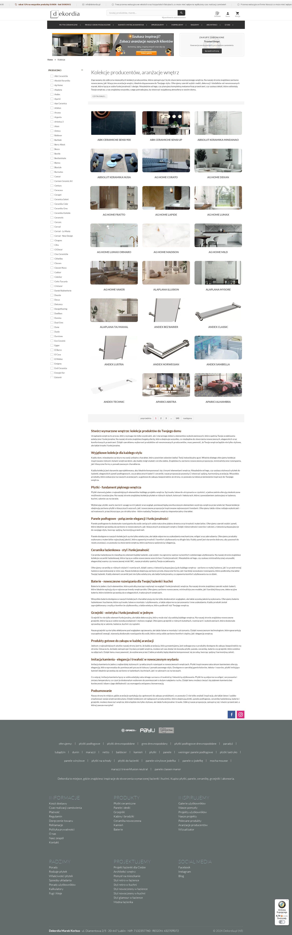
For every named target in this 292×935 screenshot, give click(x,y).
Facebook (184, 867)
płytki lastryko (228, 752)
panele (167, 752)
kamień (138, 752)
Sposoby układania (60, 880)
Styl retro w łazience (126, 880)
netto (106, 752)
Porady (53, 867)
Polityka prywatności (62, 829)
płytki (152, 752)
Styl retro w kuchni (125, 884)
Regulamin (55, 816)
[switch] (282, 922)
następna (187, 418)
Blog (181, 876)
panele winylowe (74, 760)
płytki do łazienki (128, 760)
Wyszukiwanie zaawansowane (174, 17)
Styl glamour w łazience (128, 897)
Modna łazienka (123, 902)
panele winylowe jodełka (161, 760)
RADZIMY (195, 25)
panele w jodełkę (192, 760)
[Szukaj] (181, 13)
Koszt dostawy (58, 803)
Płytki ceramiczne (68, 25)
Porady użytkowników (62, 884)
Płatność (54, 812)
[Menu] (287, 901)
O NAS (227, 25)
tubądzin (60, 752)
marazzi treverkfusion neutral (129, 769)
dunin (75, 752)
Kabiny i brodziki (124, 816)
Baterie (118, 829)
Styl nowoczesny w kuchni (129, 893)
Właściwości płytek (61, 876)
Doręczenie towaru (61, 821)
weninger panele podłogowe (195, 752)
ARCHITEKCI (212, 25)
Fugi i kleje (55, 893)
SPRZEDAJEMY (157, 25)
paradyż (228, 743)
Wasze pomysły (187, 807)
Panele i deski (122, 807)
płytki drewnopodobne (121, 743)
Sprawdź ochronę (212, 51)
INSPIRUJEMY (177, 25)
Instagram (184, 871)
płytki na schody (101, 760)
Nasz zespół (56, 838)
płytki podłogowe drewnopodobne (195, 743)
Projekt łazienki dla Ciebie (130, 867)
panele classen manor (168, 769)
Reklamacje (56, 825)
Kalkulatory (56, 889)
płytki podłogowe (89, 743)
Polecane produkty (189, 821)
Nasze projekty (187, 816)
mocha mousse (219, 760)
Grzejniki (119, 812)
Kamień (118, 825)
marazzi (91, 752)
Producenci (54, 70)
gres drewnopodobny (155, 743)
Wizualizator (186, 829)
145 (177, 418)
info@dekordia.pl (72, 4)
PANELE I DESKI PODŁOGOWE (98, 25)
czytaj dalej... (99, 96)
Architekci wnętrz (125, 871)
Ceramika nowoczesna (127, 821)
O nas (52, 833)
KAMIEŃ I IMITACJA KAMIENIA (131, 25)
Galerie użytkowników (192, 803)
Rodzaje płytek (58, 871)
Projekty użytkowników (192, 812)
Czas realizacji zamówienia (65, 807)
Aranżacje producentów (193, 825)
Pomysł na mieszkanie (127, 876)
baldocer (121, 752)
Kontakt (54, 842)
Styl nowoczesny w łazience (131, 889)
